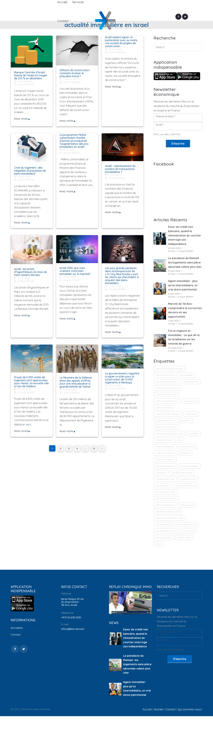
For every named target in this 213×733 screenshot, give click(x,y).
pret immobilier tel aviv (166, 498)
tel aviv (159, 544)
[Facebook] (178, 17)
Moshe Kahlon (162, 485)
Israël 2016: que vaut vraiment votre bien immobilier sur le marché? (75, 271)
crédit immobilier (163, 407)
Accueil (147, 709)
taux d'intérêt (188, 531)
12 (94, 448)
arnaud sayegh (186, 375)
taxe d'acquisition (163, 537)
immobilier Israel (163, 440)
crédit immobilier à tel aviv (168, 414)
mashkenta (161, 472)
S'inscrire (178, 143)
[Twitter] (185, 17)
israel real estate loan (165, 453)
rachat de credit (187, 505)
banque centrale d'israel (166, 381)
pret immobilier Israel (165, 492)
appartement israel (164, 375)
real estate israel (163, 524)
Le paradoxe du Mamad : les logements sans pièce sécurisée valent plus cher (185, 262)
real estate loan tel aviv (166, 531)
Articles (171, 251)
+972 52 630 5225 (71, 617)
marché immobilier (189, 466)
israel (179, 440)
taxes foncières (184, 537)
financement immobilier (166, 427)
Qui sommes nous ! (190, 709)
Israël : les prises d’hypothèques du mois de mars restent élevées (30, 272)
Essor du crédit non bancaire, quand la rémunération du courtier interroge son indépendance (184, 235)
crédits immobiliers (164, 420)
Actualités (17, 628)
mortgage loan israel (165, 479)
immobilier (193, 433)
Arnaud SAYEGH (26, 84)
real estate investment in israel (169, 518)
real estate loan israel (186, 524)
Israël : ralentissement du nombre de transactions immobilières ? (120, 169)
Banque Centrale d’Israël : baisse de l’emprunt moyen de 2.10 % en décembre (30, 75)
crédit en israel (190, 401)
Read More (21, 119)
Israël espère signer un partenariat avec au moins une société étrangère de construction (121, 41)
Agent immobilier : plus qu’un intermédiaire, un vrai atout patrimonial (183, 285)
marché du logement (165, 459)
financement (184, 420)
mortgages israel (188, 479)
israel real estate (187, 446)
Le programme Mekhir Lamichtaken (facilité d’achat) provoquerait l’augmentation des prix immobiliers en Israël (74, 140)
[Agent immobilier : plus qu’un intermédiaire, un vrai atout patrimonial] (160, 288)
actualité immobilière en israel (169, 368)
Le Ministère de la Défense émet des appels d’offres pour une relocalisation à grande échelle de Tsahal (76, 382)
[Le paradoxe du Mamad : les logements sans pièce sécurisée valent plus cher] (160, 265)
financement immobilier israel (169, 433)
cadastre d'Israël (190, 381)
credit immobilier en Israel (167, 388)
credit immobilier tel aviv (167, 401)
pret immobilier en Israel (185, 485)
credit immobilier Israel (166, 394)
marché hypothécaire (165, 466)
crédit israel (191, 414)
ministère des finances (182, 472)
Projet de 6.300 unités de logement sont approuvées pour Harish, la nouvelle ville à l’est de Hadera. (31, 382)
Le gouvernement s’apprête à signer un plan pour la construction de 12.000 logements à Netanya (122, 378)
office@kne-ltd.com (72, 629)
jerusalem (185, 453)
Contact (16, 634)
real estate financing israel (168, 511)
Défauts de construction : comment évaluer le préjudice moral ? (75, 73)
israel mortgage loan (165, 446)
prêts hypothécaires (165, 505)
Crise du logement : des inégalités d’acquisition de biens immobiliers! (30, 170)
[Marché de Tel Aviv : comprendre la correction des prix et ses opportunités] (160, 313)
